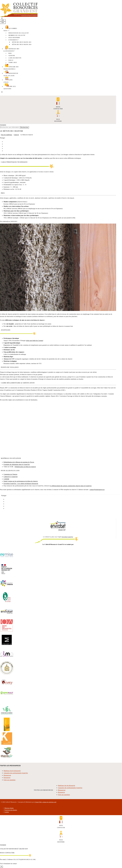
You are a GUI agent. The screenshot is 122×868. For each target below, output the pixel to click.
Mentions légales (9, 808)
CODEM (6, 479)
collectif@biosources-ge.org (24, 859)
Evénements (13, 40)
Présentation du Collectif (18, 33)
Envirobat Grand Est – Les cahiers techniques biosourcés (21, 483)
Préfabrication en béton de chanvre (25, 466)
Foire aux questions (9, 780)
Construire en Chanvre (10, 474)
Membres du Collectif (16, 35)
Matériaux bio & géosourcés (12, 770)
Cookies (6, 812)
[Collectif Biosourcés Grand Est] (19, 16)
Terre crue (12, 62)
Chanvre (11, 55)
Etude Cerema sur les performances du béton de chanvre (21, 481)
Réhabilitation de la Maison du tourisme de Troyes (19, 462)
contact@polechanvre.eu (97, 489)
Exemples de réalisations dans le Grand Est (17, 464)
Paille (10, 60)
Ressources (7, 777)
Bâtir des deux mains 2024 (21, 44)
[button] (2, 18)
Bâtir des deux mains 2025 (21, 42)
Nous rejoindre (14, 37)
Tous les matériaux (6, 134)
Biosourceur (7, 775)
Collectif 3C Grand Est (11, 476)
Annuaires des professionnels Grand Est (16, 773)
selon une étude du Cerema (34, 340)
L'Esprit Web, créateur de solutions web (45, 802)
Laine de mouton (14, 58)
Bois (10, 53)
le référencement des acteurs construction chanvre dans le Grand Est (70, 486)
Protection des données (10, 810)
